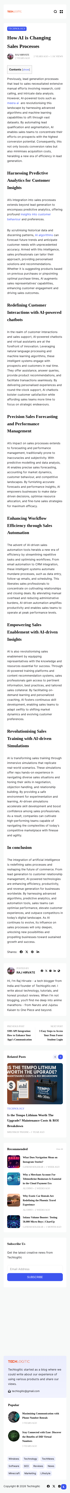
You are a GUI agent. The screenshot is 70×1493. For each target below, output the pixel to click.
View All (59, 1149)
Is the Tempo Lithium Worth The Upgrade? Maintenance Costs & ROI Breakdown (33, 1120)
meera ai (13, 103)
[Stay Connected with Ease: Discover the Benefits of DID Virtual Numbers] (14, 1436)
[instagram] (50, 971)
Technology (16, 28)
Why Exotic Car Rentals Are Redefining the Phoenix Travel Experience (39, 1200)
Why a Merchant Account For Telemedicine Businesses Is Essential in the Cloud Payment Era (42, 1179)
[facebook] (21, 951)
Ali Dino (28, 1188)
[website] (59, 971)
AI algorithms (44, 235)
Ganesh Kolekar (33, 1167)
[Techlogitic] (14, 11)
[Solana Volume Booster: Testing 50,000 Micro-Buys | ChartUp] (13, 1221)
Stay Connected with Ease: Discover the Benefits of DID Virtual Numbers (41, 1436)
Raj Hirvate (22, 55)
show (26, 69)
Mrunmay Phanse (18, 1132)
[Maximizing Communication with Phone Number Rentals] (14, 1417)
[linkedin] (37, 951)
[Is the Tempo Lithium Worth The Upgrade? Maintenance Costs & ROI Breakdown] (35, 1083)
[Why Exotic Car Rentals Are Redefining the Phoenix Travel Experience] (13, 1200)
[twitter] (26, 951)
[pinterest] (32, 951)
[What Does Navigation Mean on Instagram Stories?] (13, 1161)
